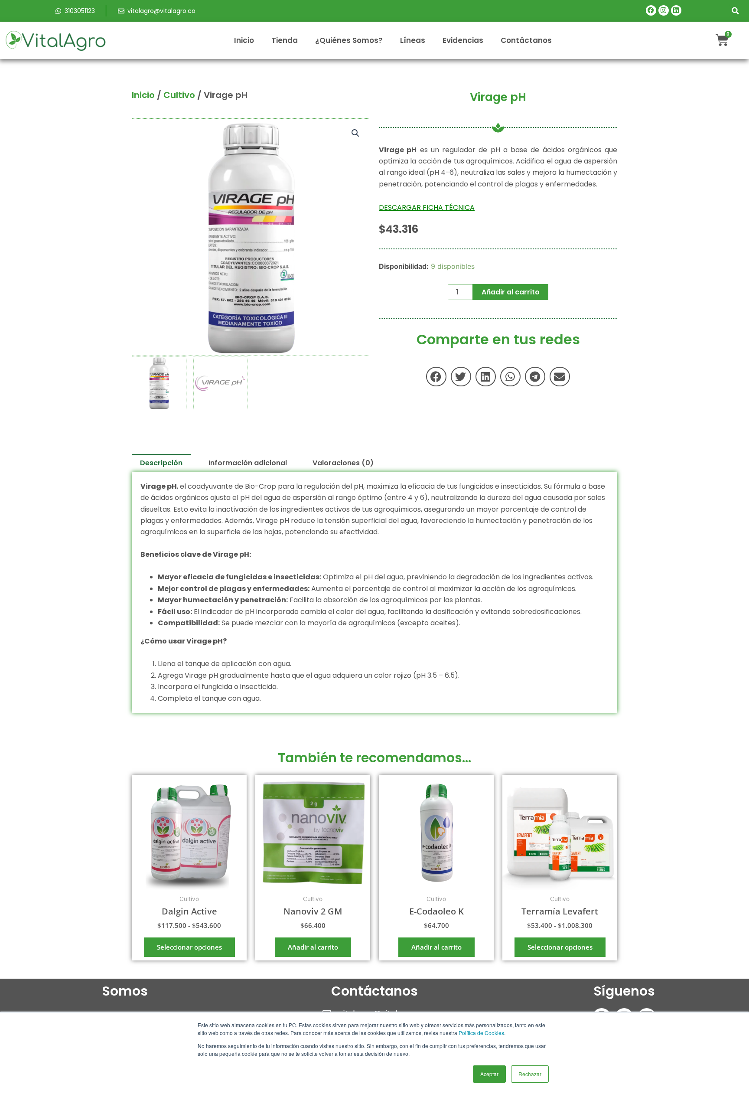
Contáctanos (526, 40)
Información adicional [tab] (247, 463)
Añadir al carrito (511, 292)
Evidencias (463, 40)
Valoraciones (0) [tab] (343, 463)
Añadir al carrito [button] (313, 947)
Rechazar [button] (529, 1074)
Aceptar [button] (489, 1074)
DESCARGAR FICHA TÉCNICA (427, 207)
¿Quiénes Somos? (349, 40)
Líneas (412, 40)
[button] (735, 10)
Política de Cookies (481, 1032)
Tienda (284, 40)
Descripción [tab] (161, 463)
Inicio (244, 40)
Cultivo (179, 95)
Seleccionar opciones (189, 947)
